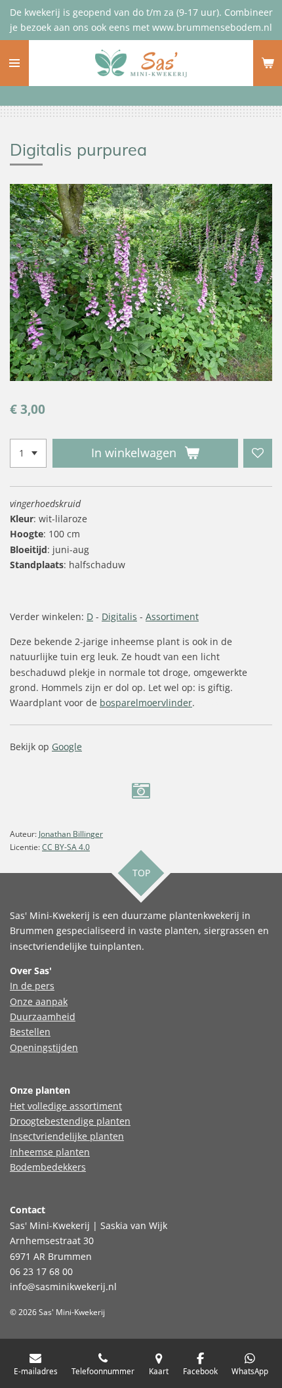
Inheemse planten (50, 1152)
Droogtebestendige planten (70, 1121)
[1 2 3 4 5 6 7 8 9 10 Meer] (28, 453)
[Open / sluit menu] (14, 63)
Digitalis (119, 616)
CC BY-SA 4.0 (66, 847)
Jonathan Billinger (71, 834)
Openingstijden (44, 1047)
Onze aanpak (39, 1001)
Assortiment (172, 616)
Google (67, 746)
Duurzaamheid (42, 1016)
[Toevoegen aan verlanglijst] (257, 453)
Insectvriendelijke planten (67, 1136)
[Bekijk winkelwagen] (267, 63)
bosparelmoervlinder (146, 702)
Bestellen (30, 1031)
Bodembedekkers (48, 1167)
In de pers (32, 985)
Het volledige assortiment (66, 1106)
